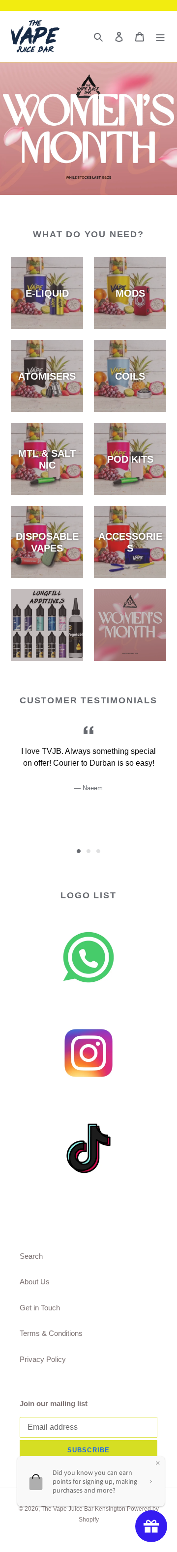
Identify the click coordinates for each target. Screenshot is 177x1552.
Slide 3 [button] (98, 851)
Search (31, 1256)
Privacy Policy (43, 1359)
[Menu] (160, 36)
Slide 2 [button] (88, 851)
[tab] (79, 851)
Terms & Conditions (51, 1333)
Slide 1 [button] (79, 851)
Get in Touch (40, 1307)
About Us (35, 1281)
